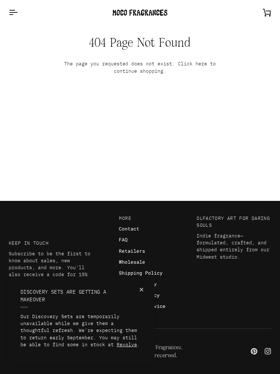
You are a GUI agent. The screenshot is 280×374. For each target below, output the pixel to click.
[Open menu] (20, 12)
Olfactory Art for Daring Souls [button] (233, 221)
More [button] (125, 218)
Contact (129, 229)
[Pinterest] (254, 351)
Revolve (127, 344)
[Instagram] (268, 351)
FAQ (123, 240)
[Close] (145, 289)
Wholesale (132, 262)
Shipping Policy (141, 273)
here (201, 64)
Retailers (132, 251)
